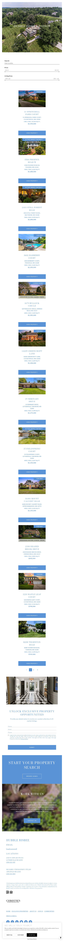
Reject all (9, 935)
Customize (21, 935)
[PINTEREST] (26, 922)
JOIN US (40, 911)
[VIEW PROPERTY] (32, 131)
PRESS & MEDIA (11, 916)
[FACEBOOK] (8, 922)
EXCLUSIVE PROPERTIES (20, 911)
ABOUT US (33, 911)
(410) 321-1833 (10, 874)
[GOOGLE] (30, 922)
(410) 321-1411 (10, 862)
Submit (32, 747)
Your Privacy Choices (32, 939)
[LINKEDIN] (17, 922)
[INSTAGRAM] (12, 922)
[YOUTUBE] (21, 922)
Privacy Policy (24, 739)
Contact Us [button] (32, 820)
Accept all (32, 935)
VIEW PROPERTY (32, 133)
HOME (8, 911)
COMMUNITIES (49, 911)
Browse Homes (32, 776)
